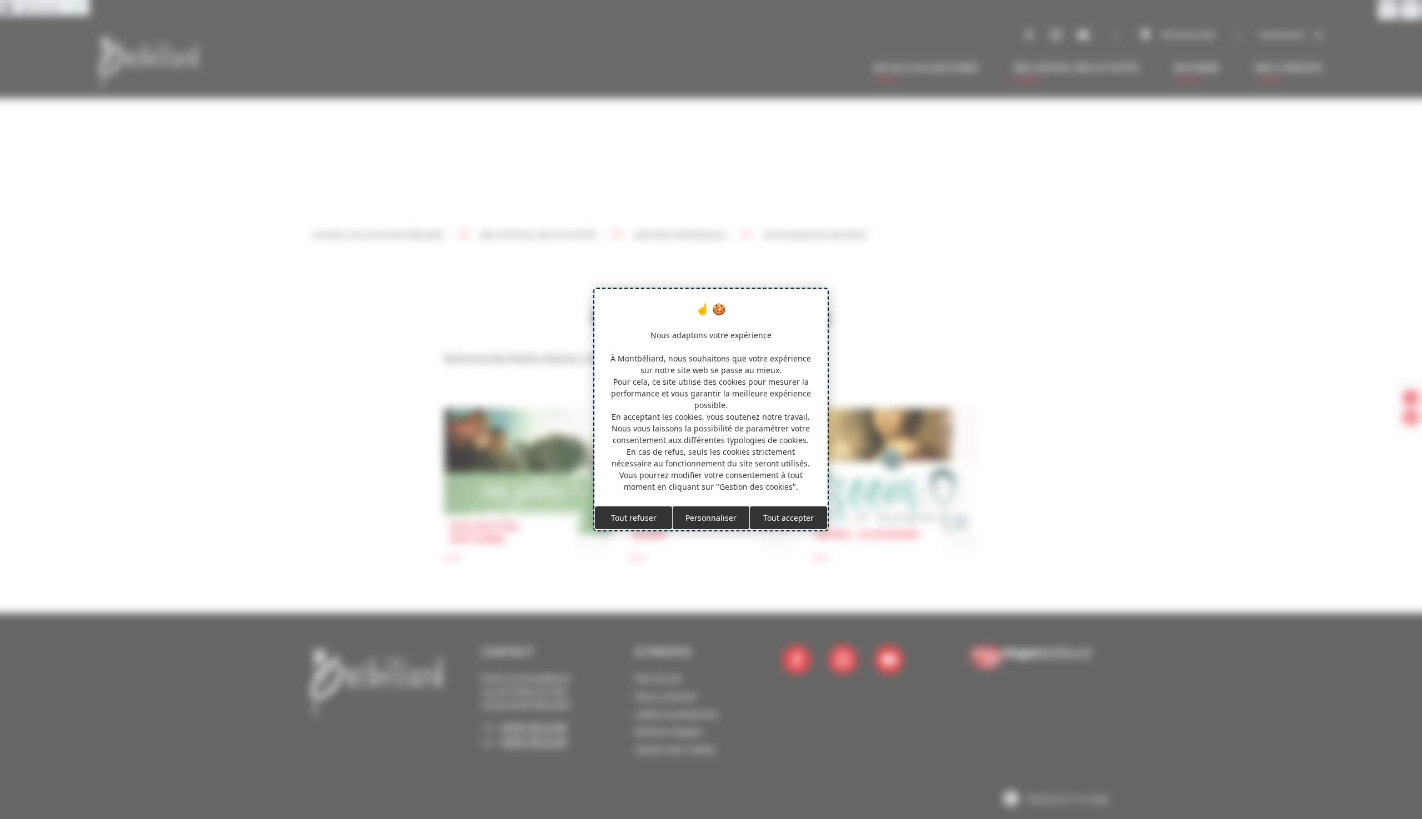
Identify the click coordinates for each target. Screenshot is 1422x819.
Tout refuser (634, 517)
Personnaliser (711, 517)
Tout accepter (788, 517)
